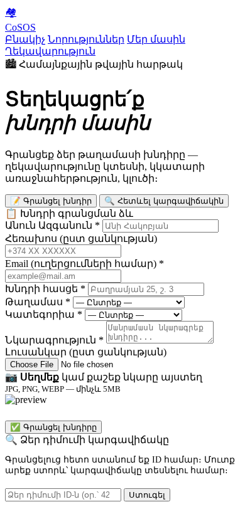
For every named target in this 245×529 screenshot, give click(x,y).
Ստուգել (147, 495)
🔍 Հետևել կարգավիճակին (164, 201)
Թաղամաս (37, 301)
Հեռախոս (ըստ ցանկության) (81, 238)
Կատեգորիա (43, 314)
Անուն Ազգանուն (52, 225)
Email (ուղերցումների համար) (84, 263)
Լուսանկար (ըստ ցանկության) (85, 352)
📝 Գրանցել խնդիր (51, 201)
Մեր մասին (156, 39)
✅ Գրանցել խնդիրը (53, 427)
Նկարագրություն (54, 340)
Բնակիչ (25, 39)
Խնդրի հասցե (45, 288)
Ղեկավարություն (50, 51)
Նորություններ (86, 39)
